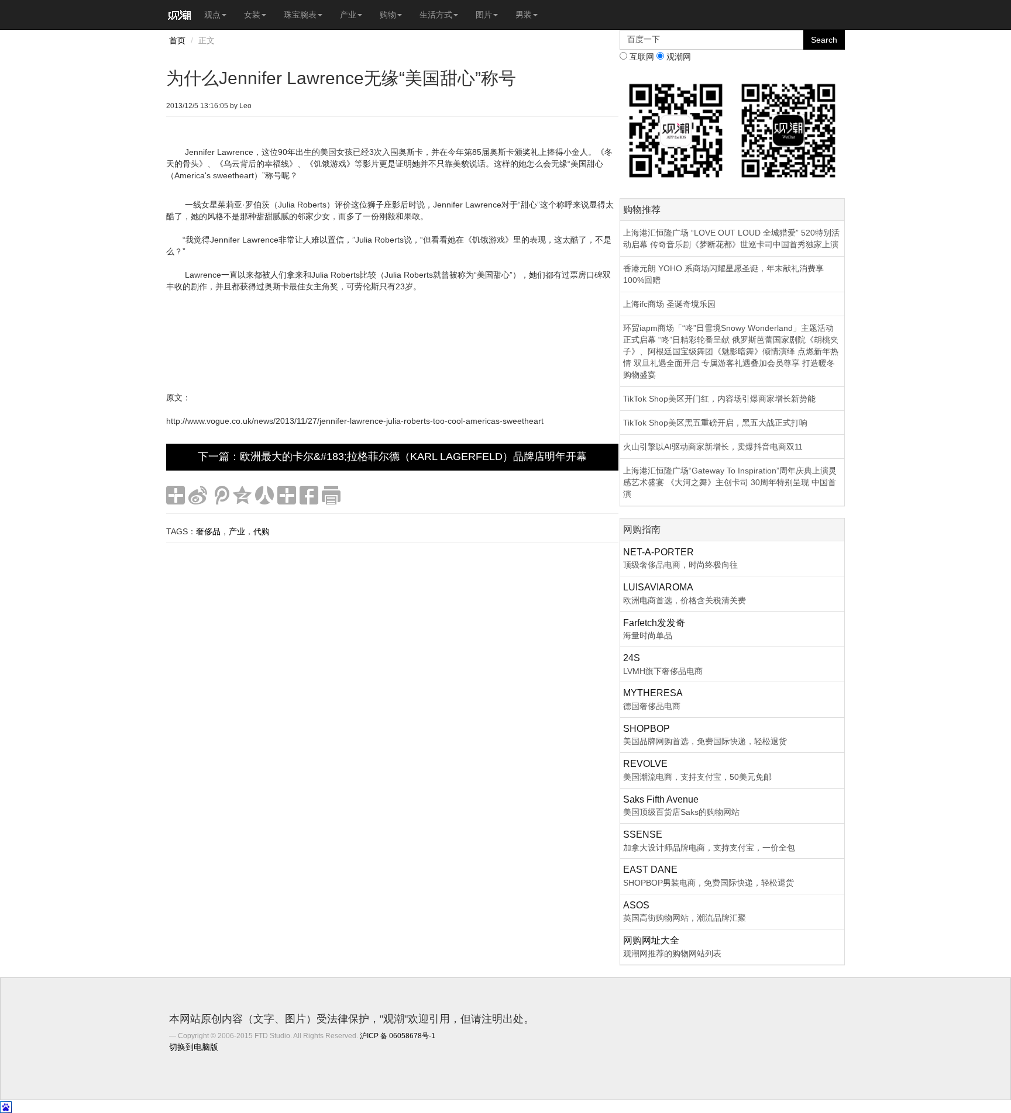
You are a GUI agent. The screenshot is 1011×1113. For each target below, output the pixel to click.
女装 (252, 14)
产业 (348, 14)
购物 (388, 14)
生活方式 (435, 14)
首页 (177, 40)
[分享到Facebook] (309, 495)
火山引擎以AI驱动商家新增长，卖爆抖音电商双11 (713, 446)
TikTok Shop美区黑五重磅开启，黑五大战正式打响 (715, 422)
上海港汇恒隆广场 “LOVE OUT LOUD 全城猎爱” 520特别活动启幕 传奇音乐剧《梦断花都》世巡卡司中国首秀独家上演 (731, 238)
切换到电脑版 (193, 1047)
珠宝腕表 (300, 14)
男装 (523, 14)
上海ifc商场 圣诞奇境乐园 (669, 304)
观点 (212, 14)
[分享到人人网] (264, 495)
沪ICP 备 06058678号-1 (397, 1036)
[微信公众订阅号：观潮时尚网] (788, 129)
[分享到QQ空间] (242, 495)
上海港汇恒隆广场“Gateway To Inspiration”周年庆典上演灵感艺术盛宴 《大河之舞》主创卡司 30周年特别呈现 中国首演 (730, 482)
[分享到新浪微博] (197, 495)
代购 (261, 531)
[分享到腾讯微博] (220, 495)
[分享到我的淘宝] (286, 495)
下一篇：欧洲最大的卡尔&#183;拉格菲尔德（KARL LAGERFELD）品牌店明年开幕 (392, 456)
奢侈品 (208, 531)
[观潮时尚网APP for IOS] (676, 129)
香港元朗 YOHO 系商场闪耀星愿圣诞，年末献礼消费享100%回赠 (723, 274)
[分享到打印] (331, 495)
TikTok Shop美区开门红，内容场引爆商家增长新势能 (719, 398)
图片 (484, 14)
